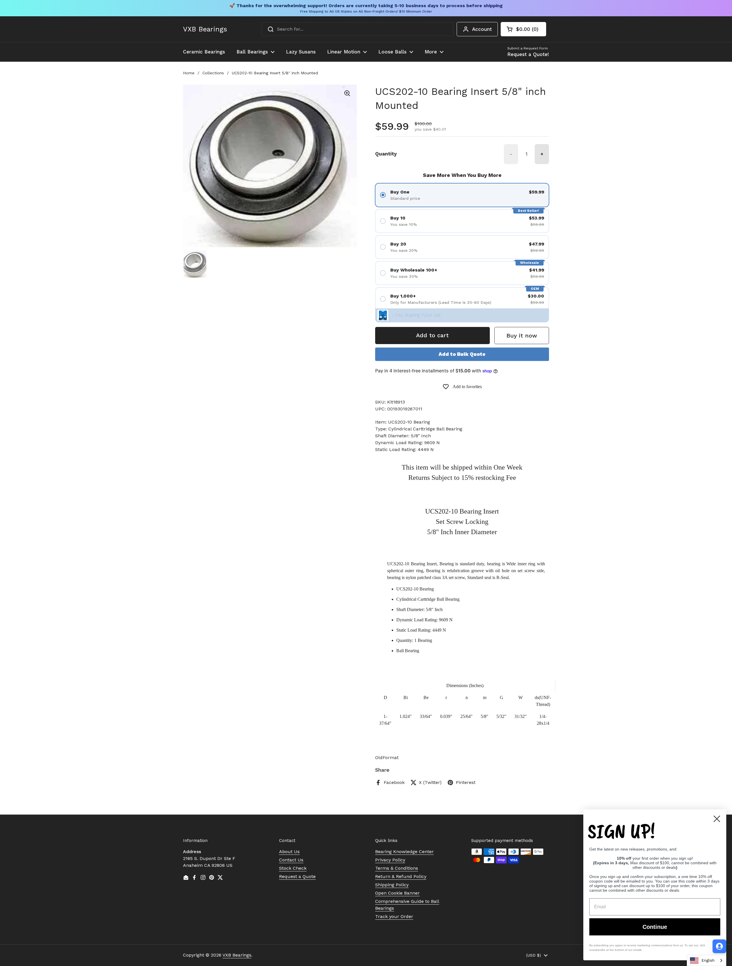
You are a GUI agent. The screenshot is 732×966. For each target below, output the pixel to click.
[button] (523, 29)
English (708, 960)
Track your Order (394, 916)
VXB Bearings (205, 29)
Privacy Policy (390, 860)
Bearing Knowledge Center (404, 851)
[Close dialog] (717, 819)
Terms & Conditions (396, 868)
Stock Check (293, 868)
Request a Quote (297, 876)
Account (482, 29)
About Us (289, 851)
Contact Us (291, 860)
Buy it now (521, 335)
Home (188, 73)
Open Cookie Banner (397, 893)
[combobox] (357, 29)
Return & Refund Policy (400, 876)
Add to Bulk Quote (462, 354)
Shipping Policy (392, 884)
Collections (213, 73)
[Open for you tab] (719, 946)
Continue (655, 927)
